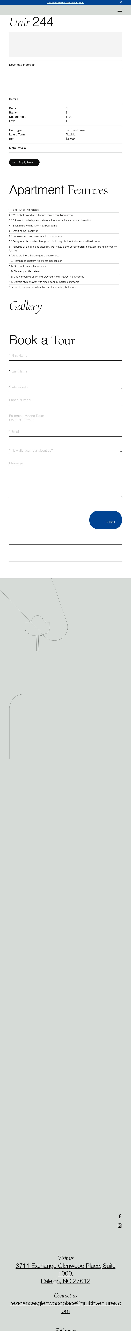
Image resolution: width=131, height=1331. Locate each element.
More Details (17, 148)
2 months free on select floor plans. (65, 2)
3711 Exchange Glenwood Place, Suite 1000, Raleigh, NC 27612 (65, 1273)
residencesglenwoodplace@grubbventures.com (65, 1307)
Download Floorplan (22, 65)
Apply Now (26, 162)
